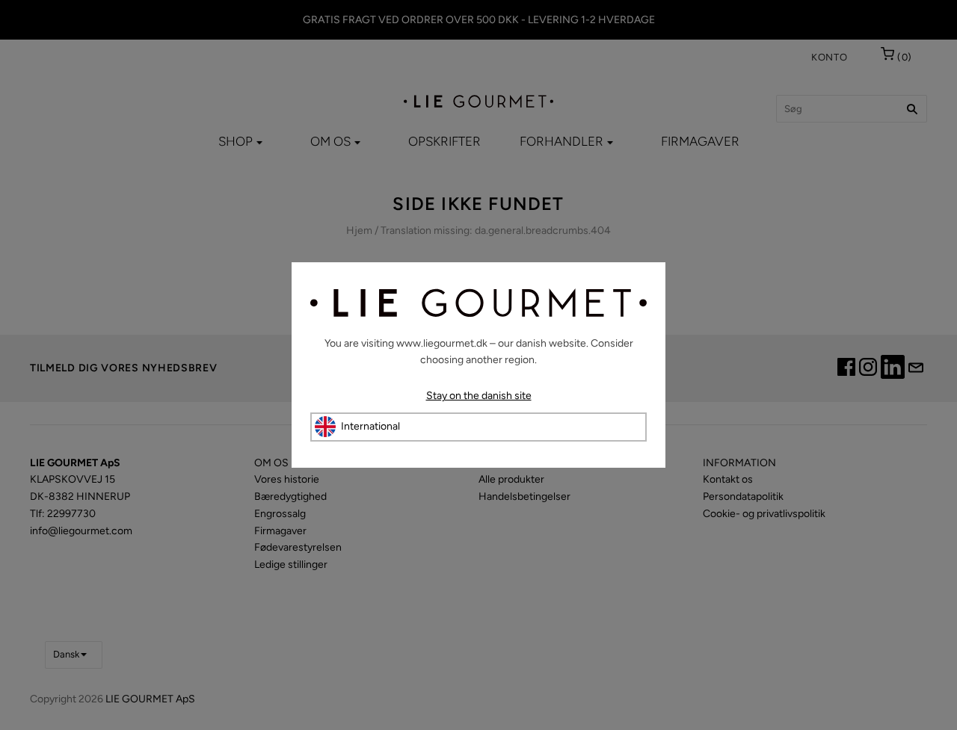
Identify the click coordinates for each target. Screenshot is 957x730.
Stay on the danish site (479, 395)
